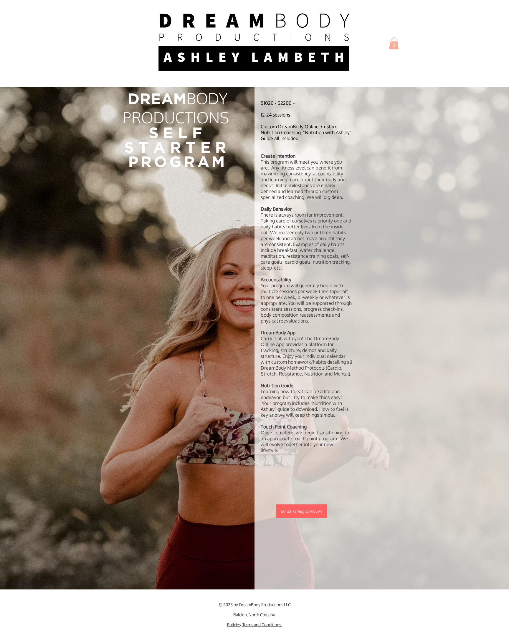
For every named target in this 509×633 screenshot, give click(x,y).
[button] (394, 43)
